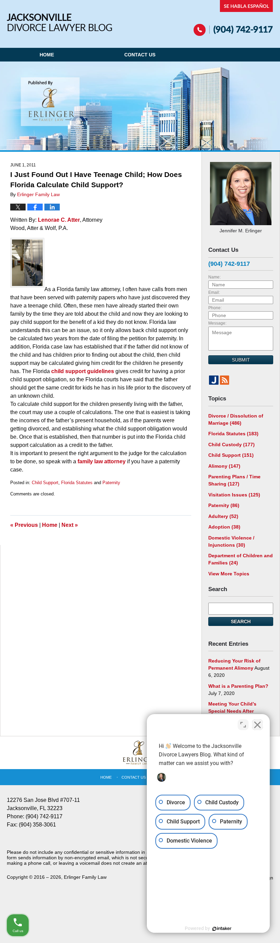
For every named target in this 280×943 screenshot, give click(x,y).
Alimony (224, 466)
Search (241, 621)
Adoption (224, 527)
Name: (214, 277)
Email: (214, 292)
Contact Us (139, 54)
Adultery (223, 516)
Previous (24, 525)
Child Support (45, 482)
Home (47, 54)
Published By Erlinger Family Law (233, 18)
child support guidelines (82, 371)
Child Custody (231, 444)
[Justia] (213, 380)
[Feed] (224, 380)
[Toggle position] (243, 724)
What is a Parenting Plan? (238, 686)
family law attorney (102, 461)
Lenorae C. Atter (59, 220)
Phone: (215, 307)
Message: (217, 323)
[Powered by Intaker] (222, 929)
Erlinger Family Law (85, 877)
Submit (241, 360)
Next (69, 525)
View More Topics (228, 573)
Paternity (111, 482)
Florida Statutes (77, 482)
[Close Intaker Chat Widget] (257, 724)
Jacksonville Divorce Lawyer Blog (59, 22)
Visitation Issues (234, 494)
